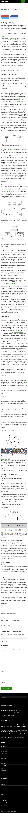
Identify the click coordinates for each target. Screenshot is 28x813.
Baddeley (4, 613)
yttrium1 (11, 11)
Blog (2, 6)
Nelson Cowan (20, 323)
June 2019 (3, 748)
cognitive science (11, 149)
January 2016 (3, 770)
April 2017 (3, 760)
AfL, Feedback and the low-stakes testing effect (11, 710)
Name (2, 671)
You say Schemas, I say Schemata (8, 715)
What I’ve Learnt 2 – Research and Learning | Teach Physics (13, 726)
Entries (3, 800)
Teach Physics (4, 1)
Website (3, 682)
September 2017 (4, 756)
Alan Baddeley (17, 101)
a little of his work (18, 332)
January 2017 (3, 765)
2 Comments (17, 11)
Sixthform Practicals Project (7, 705)
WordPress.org (4, 805)
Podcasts (3, 784)
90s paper (8, 191)
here (22, 65)
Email (2, 677)
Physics (2, 811)
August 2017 (3, 758)
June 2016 (3, 768)
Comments (4, 802)
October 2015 (4, 773)
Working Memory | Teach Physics (8, 724)
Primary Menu (26, 1)
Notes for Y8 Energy (5, 624)
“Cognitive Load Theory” (16, 39)
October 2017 (4, 753)
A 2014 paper (4, 459)
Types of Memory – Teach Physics (13, 641)
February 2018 (4, 751)
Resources (3, 786)
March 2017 (3, 763)
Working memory (11, 613)
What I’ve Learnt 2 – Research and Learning (10, 619)
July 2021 (3, 746)
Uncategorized (4, 789)
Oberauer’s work (19, 409)
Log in (2, 797)
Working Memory (20, 737)
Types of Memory (4, 708)
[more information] (20, 18)
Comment (3, 654)
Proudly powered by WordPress (10, 811)
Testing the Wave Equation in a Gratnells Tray (10, 712)
